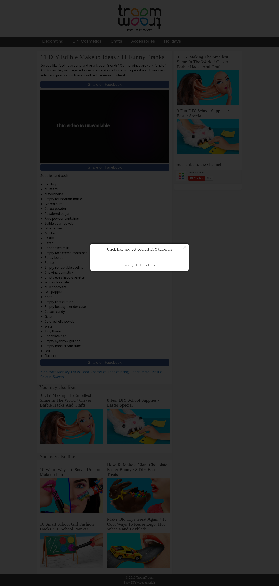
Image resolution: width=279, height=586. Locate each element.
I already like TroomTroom (140, 265)
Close (184, 247)
